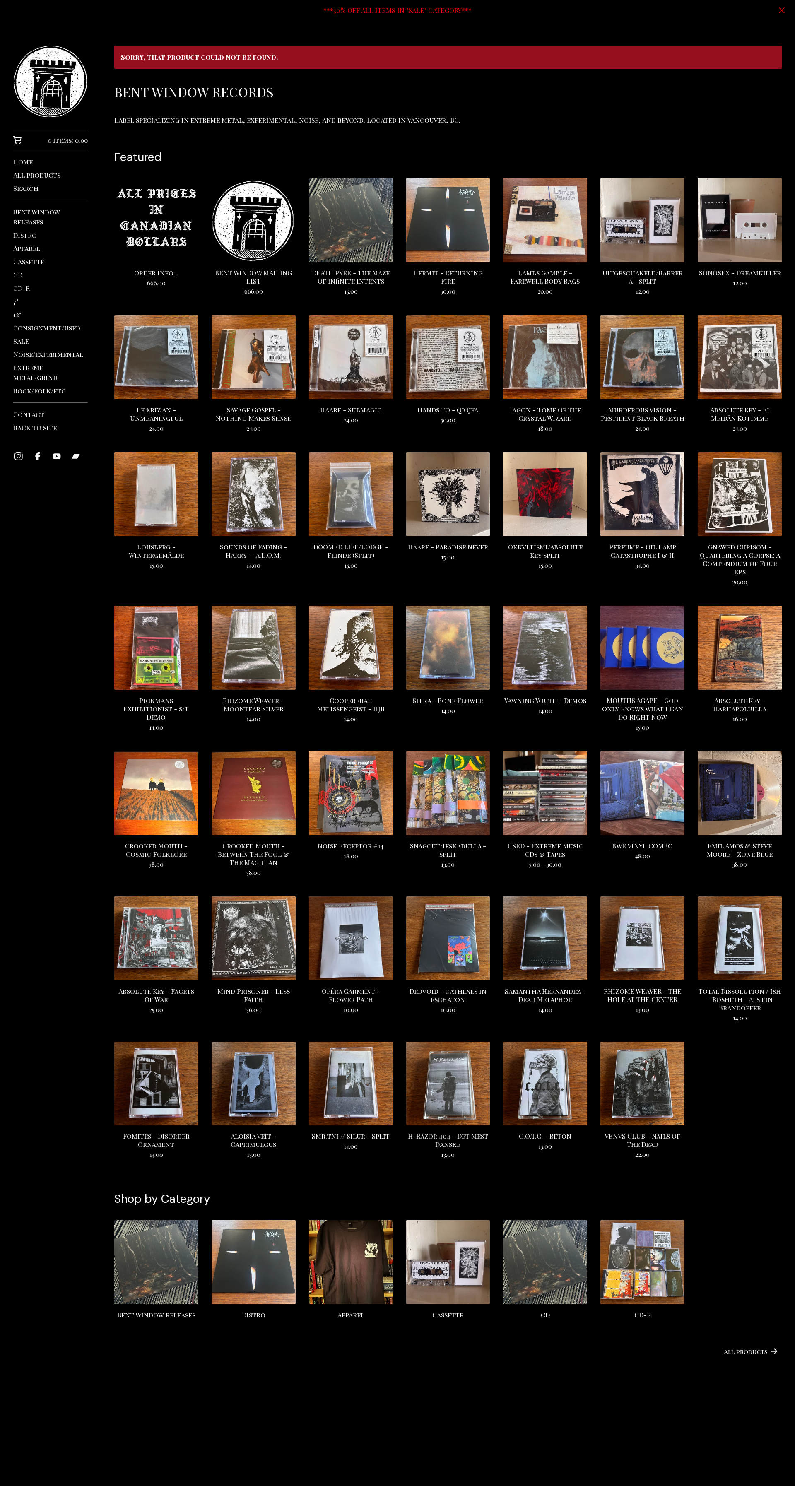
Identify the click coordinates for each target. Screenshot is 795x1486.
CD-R (21, 288)
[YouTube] (56, 456)
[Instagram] (18, 456)
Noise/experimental (48, 354)
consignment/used (46, 327)
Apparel (26, 248)
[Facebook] (37, 456)
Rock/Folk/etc (39, 390)
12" (17, 314)
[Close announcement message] (781, 10)
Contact (28, 414)
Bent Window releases (36, 216)
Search (26, 188)
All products (36, 175)
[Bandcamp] (75, 456)
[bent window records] (50, 81)
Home (23, 161)
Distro (25, 235)
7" (15, 301)
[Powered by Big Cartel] (448, 1458)
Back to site (35, 427)
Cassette (28, 261)
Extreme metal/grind (35, 372)
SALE (21, 341)
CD (17, 274)
